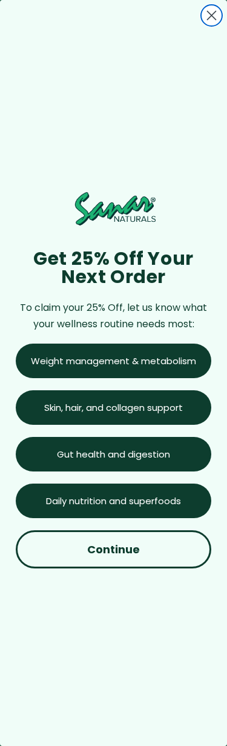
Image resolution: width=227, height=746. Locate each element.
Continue (113, 549)
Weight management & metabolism (113, 361)
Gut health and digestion (113, 454)
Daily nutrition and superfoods (113, 501)
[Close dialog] (211, 15)
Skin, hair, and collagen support (113, 407)
